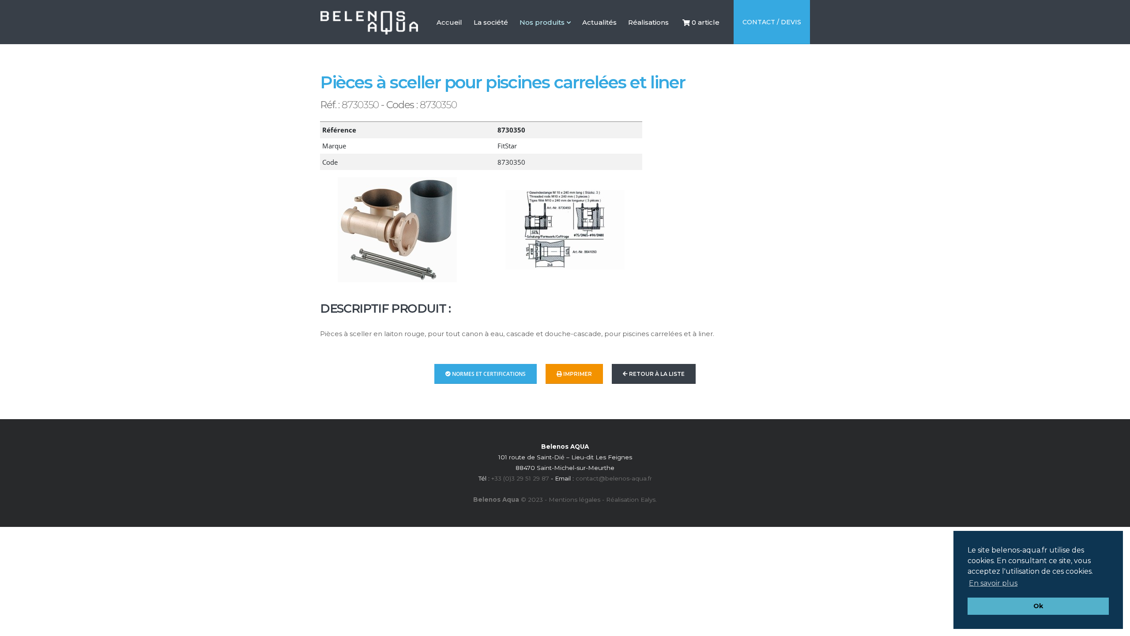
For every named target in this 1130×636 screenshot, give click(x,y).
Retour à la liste (656, 374)
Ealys (647, 499)
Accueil (449, 40)
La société (491, 40)
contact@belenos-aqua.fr (614, 478)
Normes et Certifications (488, 374)
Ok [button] (1038, 606)
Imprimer (577, 374)
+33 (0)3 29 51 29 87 (520, 478)
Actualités (599, 40)
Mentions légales (574, 499)
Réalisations (648, 40)
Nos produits (542, 22)
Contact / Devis (771, 22)
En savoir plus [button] (993, 583)
